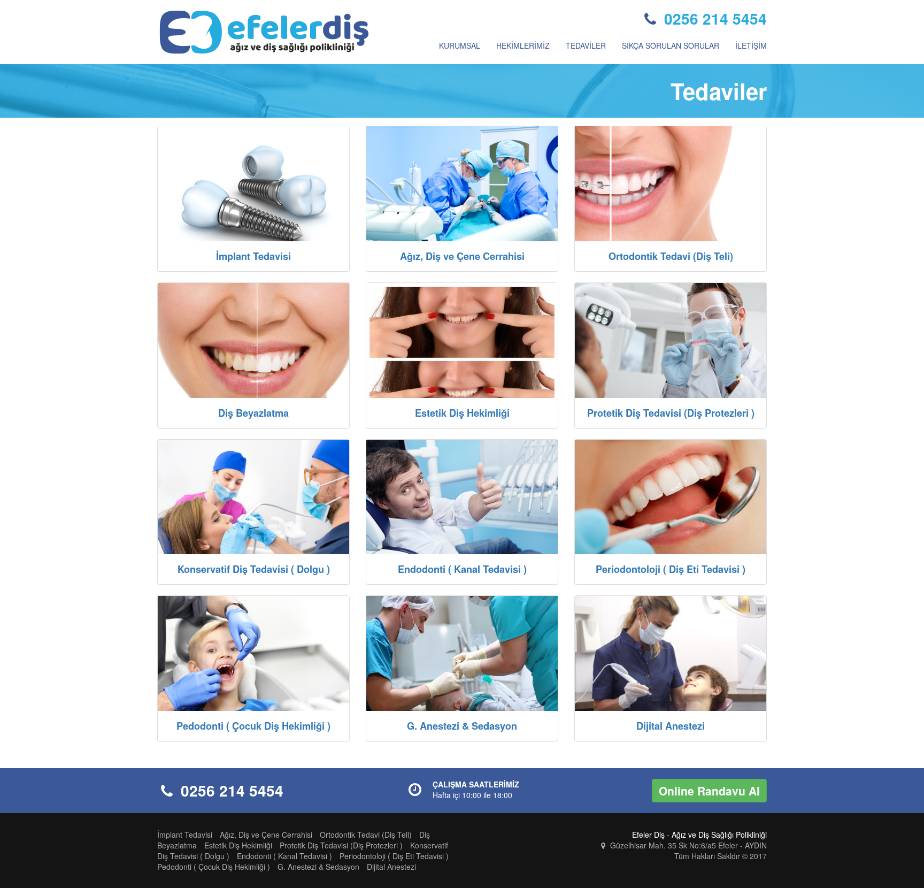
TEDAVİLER (586, 45)
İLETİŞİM (751, 45)
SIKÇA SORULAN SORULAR (670, 45)
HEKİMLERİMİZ (523, 45)
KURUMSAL (459, 45)
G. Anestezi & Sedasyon (318, 866)
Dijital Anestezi (391, 866)
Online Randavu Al (709, 791)
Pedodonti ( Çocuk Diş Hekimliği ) (213, 866)
